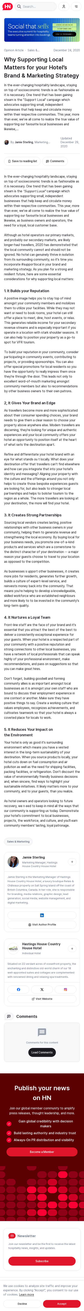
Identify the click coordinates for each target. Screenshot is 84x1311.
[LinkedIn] (42, 915)
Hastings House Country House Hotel (41, 946)
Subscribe (42, 1261)
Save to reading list (24, 161)
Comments (57, 161)
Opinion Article (14, 50)
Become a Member (42, 1152)
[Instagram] (65, 989)
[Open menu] (76, 6)
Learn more (26, 1294)
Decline (22, 1303)
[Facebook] (18, 989)
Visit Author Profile (44, 924)
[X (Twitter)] (42, 989)
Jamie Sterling (24, 142)
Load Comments (42, 1052)
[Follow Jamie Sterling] (72, 861)
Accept (61, 1303)
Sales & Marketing (18, 841)
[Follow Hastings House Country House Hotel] (72, 948)
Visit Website (44, 998)
